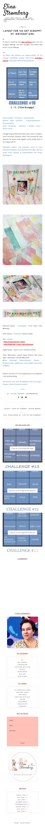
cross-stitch (22, 704)
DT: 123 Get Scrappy (16, 394)
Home (16, 823)
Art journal (22, 662)
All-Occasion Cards (22, 690)
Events (22, 669)
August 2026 (22, 795)
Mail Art (22, 674)
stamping (22, 706)
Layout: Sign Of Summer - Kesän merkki (22, 407)
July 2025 (22, 800)
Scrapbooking (32, 394)
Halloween (22, 701)
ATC (22, 660)
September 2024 (22, 804)
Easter (22, 699)
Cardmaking (22, 665)
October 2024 (22, 802)
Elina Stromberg (16, 10)
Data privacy (26, 823)
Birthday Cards (22, 692)
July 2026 (22, 797)
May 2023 (22, 811)
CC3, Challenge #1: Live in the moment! (22, 414)
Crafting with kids (22, 667)
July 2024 (22, 809)
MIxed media (22, 671)
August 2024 (22, 806)
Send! (22, 743)
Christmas (22, 694)
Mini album (22, 676)
